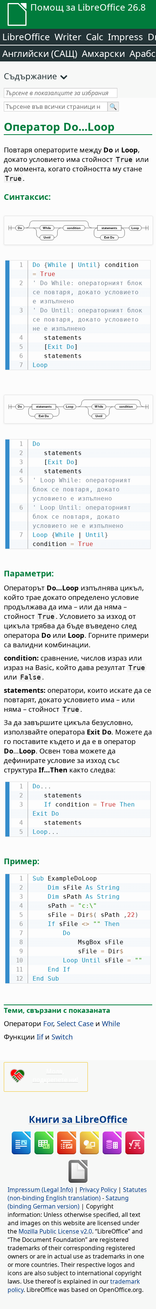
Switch (62, 1036)
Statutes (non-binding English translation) (77, 1193)
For (48, 1023)
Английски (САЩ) (39, 53)
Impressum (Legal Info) (40, 1189)
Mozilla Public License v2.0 (55, 1231)
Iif (40, 1036)
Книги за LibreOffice (78, 1119)
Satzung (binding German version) (68, 1202)
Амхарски (103, 53)
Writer (68, 36)
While (111, 1023)
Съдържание (30, 76)
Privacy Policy (98, 1189)
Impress (125, 36)
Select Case (75, 1023)
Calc (94, 36)
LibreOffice (26, 36)
